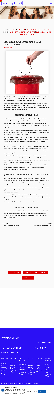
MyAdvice (35, 383)
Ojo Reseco (40, 32)
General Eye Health (41, 29)
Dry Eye (29, 29)
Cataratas (30, 32)
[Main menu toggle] (51, 3)
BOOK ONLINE (10, 338)
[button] (27, 328)
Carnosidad (20, 32)
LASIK (14, 29)
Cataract (21, 29)
